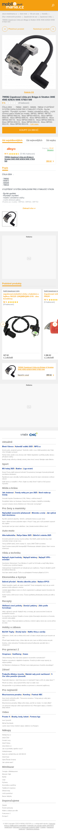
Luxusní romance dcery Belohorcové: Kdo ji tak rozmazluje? (22, 504)
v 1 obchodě (8, 357)
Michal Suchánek (7, 723)
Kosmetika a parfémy (9, 785)
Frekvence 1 (6, 813)
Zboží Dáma (6, 743)
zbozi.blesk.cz (7, 746)
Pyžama (5, 782)
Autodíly (45, 14)
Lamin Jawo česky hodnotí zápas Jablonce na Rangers (20, 726)
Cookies (43, 827)
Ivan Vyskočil (6, 720)
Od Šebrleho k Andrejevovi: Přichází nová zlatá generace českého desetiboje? (27, 665)
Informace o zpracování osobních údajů (26, 827)
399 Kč (49, 161)
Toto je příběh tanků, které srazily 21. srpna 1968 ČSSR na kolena (23, 543)
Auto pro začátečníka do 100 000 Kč (14, 754)
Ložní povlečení (7, 793)
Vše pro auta (34, 14)
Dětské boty (6, 790)
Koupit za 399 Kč (29, 130)
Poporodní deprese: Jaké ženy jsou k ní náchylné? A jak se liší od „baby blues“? (28, 680)
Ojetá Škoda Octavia (9, 759)
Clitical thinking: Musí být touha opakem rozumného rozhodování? (23, 657)
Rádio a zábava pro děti (10, 810)
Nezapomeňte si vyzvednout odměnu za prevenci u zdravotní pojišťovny (26, 685)
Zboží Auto (5, 757)
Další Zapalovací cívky (11, 291)
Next (55, 324)
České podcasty (7, 808)
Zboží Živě (5, 737)
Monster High (6, 774)
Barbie (4, 777)
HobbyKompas (7, 751)
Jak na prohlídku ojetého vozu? (12, 748)
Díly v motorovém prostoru (11, 17)
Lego (3, 779)
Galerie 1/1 (29, 92)
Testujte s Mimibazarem (10, 771)
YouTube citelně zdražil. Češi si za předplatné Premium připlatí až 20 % (25, 572)
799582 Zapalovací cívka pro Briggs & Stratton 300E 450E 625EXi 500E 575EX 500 (19, 159)
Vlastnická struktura (32, 829)
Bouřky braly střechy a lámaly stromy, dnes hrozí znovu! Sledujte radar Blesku (28, 459)
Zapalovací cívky (46, 17)
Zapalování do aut (30, 17)
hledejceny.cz (6, 735)
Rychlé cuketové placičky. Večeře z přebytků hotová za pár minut (23, 519)
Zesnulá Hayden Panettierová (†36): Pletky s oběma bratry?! (22, 498)
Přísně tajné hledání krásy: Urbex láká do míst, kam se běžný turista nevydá (27, 640)
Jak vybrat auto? (7, 762)
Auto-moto (23, 14)
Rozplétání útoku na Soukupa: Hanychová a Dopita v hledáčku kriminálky (26, 501)
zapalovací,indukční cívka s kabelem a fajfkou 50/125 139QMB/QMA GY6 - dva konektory (21, 296)
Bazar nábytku (7, 796)
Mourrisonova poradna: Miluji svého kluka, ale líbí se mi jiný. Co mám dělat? (26, 703)
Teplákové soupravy (9, 788)
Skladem (50, 150)
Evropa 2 (5, 816)
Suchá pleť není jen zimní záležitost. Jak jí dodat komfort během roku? (25, 526)
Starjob (4, 805)
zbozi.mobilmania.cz (9, 14)
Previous (3, 324)
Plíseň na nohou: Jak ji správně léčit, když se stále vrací (20, 683)
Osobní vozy (6, 740)
